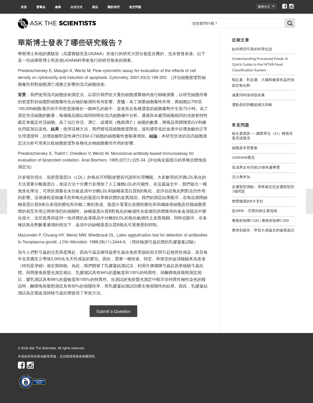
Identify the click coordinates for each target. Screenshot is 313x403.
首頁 (24, 7)
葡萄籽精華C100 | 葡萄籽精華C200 (260, 221)
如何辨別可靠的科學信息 (252, 49)
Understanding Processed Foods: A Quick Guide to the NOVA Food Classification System (260, 64)
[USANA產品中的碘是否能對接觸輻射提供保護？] (3, 201)
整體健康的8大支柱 (247, 201)
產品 (95, 7)
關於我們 (114, 7)
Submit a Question (113, 311)
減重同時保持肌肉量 (248, 95)
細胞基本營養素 (245, 148)
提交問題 (135, 7)
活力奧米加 (241, 177)
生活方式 (76, 7)
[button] (266, 6)
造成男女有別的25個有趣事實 (256, 167)
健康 (58, 7)
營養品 (40, 7)
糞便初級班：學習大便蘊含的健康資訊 (263, 230)
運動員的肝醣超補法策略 (252, 105)
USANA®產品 (243, 157)
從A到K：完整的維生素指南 (254, 211)
